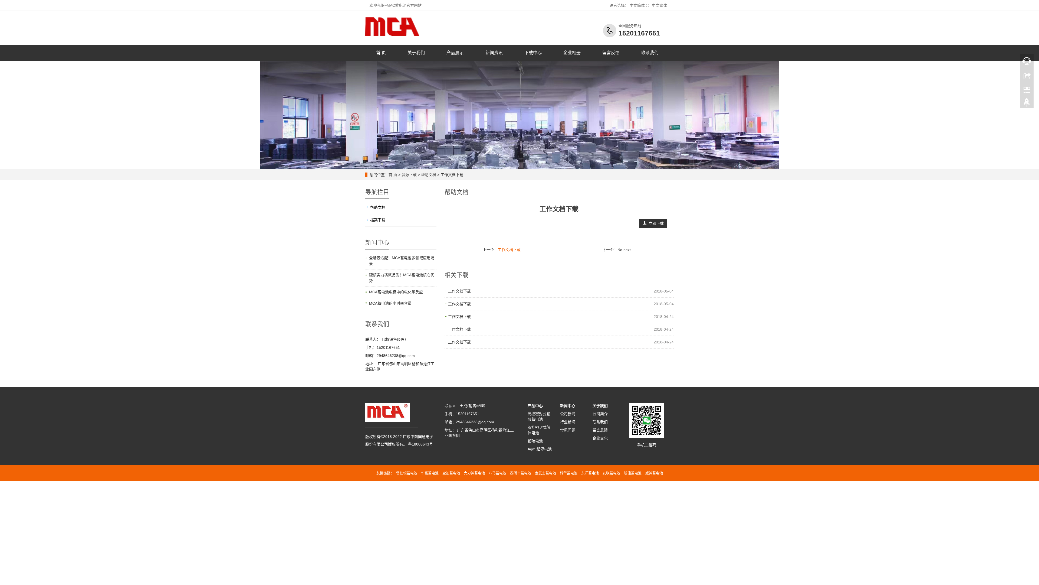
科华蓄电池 (568, 473)
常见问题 (567, 430)
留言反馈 (611, 52)
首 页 (381, 52)
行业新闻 (567, 422)
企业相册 (572, 52)
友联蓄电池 (611, 473)
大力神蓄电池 (474, 473)
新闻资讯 (494, 52)
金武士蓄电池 (545, 473)
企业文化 (600, 438)
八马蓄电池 (497, 473)
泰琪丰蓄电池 (520, 473)
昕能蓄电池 (633, 473)
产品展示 (455, 52)
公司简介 (600, 414)
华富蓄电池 (430, 473)
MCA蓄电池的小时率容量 (390, 303)
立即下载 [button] (655, 223)
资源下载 (409, 175)
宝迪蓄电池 (451, 473)
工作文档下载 (509, 250)
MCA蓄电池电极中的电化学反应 (396, 292)
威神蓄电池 (654, 473)
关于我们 (416, 52)
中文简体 (637, 5)
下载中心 (533, 52)
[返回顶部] (1027, 103)
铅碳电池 (535, 441)
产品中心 (535, 406)
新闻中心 (567, 406)
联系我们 (650, 52)
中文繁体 (659, 5)
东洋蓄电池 (590, 473)
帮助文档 (428, 175)
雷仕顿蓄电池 (406, 473)
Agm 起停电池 (540, 449)
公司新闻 (567, 414)
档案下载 (377, 220)
